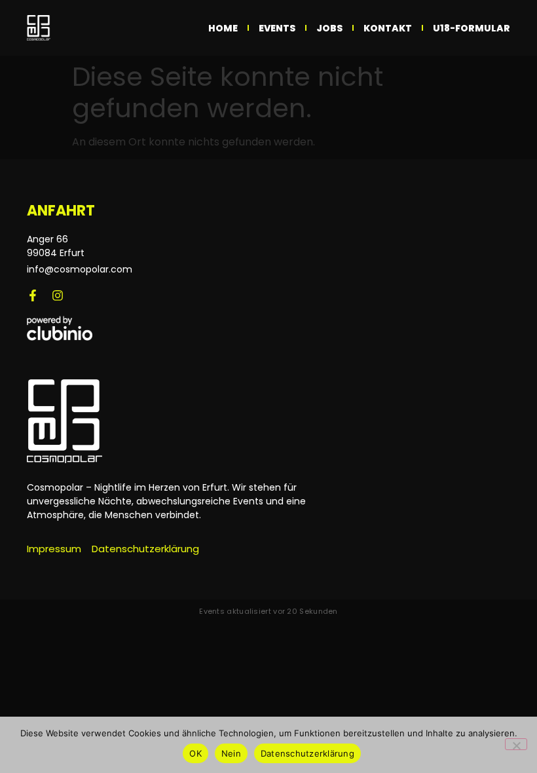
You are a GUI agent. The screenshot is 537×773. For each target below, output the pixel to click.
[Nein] (516, 744)
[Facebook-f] (33, 295)
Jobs (329, 28)
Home (223, 28)
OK (195, 753)
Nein (231, 753)
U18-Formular (471, 28)
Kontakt (387, 28)
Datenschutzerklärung (307, 753)
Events (277, 28)
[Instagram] (58, 295)
